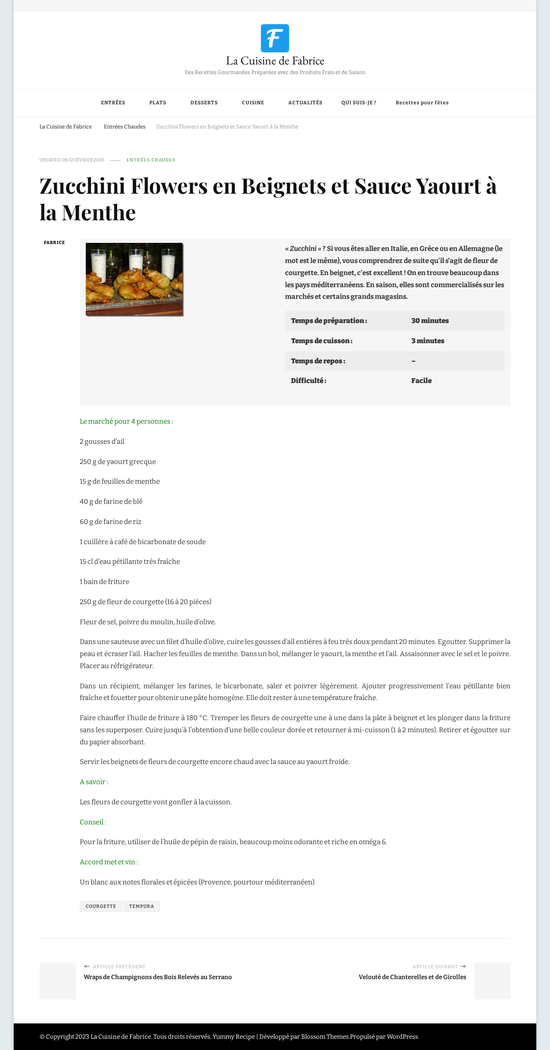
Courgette (101, 906)
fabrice (54, 242)
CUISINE (253, 103)
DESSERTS (204, 103)
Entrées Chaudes (151, 160)
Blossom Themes (325, 1036)
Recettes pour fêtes (422, 103)
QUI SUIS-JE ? (359, 103)
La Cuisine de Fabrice (275, 60)
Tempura (141, 906)
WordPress (402, 1036)
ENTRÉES (113, 103)
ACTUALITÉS (305, 103)
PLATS (157, 103)
